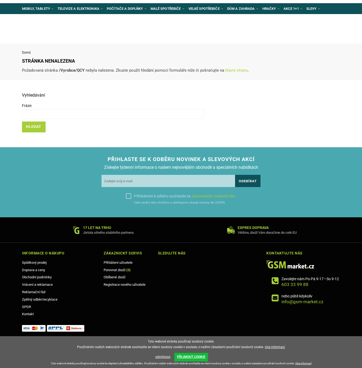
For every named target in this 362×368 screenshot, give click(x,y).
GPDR (26, 307)
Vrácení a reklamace (37, 285)
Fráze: (27, 105)
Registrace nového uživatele (124, 285)
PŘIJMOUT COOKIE (191, 357)
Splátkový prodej (34, 263)
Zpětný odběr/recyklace (40, 299)
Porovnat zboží (117, 270)
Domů (26, 52)
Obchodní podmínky (37, 277)
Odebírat (248, 181)
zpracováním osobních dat (213, 196)
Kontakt (28, 314)
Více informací (303, 363)
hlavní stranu (236, 70)
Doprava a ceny (33, 270)
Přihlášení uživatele (118, 263)
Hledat (33, 126)
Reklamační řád (33, 292)
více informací (275, 347)
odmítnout (162, 357)
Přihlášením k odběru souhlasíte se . (185, 196)
